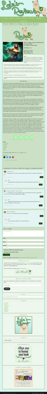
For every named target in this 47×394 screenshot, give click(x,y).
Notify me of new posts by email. (11, 252)
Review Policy (31, 18)
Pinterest (6, 308)
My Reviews (17, 18)
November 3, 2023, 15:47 (9, 223)
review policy (29, 264)
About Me (11, 18)
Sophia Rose (10, 171)
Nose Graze (42, 393)
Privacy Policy (39, 18)
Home (6, 18)
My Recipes (24, 18)
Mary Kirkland (11, 211)
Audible (5, 147)
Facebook (6, 303)
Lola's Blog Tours (22, 268)
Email (4, 241)
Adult (7, 160)
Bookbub (5, 144)
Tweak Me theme (35, 393)
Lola (18, 25)
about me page (27, 263)
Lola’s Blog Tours (23, 21)
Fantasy (24, 25)
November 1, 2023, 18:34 (8, 196)
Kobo (5, 150)
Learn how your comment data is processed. (28, 257)
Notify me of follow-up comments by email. (13, 249)
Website (4, 245)
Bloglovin (6, 311)
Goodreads (6, 143)
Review (28, 25)
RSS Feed (6, 309)
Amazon (5, 146)
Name (4, 238)
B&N (5, 148)
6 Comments (34, 25)
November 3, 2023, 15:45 (9, 184)
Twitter (5, 304)
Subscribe (7, 288)
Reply (41, 177)
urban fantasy (13, 160)
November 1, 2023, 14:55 (8, 177)
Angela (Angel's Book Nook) (14, 191)
